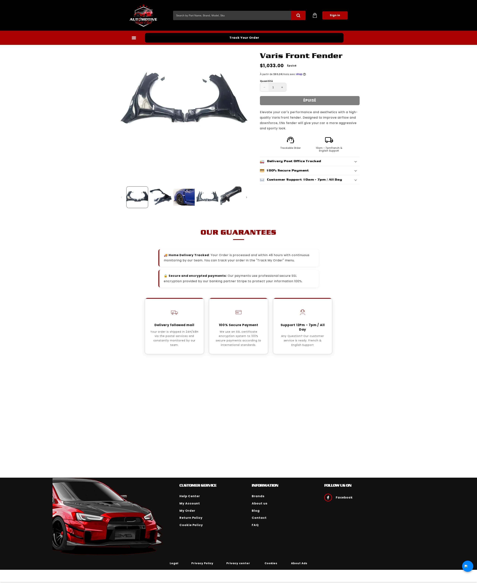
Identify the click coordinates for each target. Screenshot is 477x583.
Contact (259, 518)
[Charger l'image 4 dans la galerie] (207, 197)
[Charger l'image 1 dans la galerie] (137, 197)
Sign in (335, 15)
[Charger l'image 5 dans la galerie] (230, 197)
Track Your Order (244, 38)
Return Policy (191, 518)
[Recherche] (298, 15)
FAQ (255, 525)
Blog (256, 511)
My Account (189, 503)
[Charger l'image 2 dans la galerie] (160, 197)
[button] (314, 15)
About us (259, 503)
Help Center (189, 496)
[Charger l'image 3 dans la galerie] (184, 197)
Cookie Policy (191, 525)
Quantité (266, 81)
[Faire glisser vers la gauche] (121, 197)
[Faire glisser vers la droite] (246, 197)
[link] (174, 563)
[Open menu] (133, 38)
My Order (187, 511)
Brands (258, 496)
